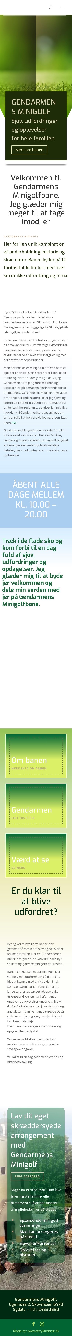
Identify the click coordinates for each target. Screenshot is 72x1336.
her (14, 423)
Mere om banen (29, 149)
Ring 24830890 (27, 1176)
